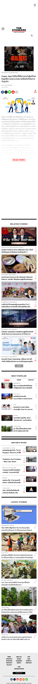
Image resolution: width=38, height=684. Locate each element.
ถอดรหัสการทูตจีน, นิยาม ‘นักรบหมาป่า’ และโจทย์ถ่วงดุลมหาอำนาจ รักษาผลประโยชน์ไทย (22, 419)
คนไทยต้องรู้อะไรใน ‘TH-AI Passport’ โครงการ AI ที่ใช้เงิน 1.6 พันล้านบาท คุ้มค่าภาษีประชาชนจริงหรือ (12, 451)
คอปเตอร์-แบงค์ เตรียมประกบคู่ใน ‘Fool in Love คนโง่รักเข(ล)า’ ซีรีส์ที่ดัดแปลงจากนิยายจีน (23, 408)
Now (28, 658)
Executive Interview (9, 247)
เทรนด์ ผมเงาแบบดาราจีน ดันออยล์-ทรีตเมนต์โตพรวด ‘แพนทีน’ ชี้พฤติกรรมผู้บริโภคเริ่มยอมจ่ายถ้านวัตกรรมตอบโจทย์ (17, 278)
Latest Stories (19, 502)
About (19, 662)
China (15, 415)
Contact (29, 662)
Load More (19, 643)
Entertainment (7, 580)
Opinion (4, 73)
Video (21, 247)
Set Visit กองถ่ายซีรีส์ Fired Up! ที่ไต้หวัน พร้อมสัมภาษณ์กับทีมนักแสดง (15, 583)
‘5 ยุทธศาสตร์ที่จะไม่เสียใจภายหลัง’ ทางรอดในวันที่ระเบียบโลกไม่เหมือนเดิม (11, 471)
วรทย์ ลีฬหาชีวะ (13, 73)
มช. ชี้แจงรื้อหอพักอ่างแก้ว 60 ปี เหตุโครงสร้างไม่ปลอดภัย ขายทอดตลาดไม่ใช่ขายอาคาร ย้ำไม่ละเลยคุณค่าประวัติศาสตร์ (23, 430)
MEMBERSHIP (19, 673)
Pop (28, 656)
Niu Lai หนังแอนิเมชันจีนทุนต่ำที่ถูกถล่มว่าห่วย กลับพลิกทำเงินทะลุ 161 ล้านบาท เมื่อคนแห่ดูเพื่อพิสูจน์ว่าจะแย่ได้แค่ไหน (23, 386)
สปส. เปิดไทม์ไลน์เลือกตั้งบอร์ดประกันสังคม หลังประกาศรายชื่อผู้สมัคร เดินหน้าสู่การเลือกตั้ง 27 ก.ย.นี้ (11, 491)
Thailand (17, 426)
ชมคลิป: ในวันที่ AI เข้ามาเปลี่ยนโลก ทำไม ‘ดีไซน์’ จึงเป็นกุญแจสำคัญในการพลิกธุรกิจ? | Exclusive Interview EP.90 (17, 251)
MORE (19, 366)
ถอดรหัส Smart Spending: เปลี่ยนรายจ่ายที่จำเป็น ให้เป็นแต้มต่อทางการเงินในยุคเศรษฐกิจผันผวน (17, 360)
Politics (16, 394)
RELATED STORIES (19, 224)
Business (4, 275)
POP (14, 405)
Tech (13, 448)
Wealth (19, 656)
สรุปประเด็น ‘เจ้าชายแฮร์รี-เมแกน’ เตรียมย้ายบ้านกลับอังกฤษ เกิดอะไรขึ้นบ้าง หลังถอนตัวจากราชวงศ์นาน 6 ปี (11, 481)
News (9, 656)
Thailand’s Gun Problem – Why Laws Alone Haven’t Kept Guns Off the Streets (11, 460)
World (4, 468)
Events (28, 660)
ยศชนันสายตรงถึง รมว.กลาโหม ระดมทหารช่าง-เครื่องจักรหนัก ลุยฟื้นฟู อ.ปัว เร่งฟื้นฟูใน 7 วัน (23, 397)
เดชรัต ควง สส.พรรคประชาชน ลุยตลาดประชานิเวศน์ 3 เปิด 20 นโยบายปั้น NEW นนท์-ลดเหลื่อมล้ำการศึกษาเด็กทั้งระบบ (16, 638)
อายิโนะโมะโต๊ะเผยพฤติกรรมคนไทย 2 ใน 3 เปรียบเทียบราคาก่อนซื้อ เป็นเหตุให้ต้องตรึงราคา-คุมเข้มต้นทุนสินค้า (15, 305)
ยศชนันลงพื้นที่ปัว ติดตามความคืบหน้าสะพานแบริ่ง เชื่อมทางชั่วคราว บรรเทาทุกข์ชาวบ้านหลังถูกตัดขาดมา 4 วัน (17, 556)
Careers (19, 660)
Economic (13, 329)
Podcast (9, 658)
